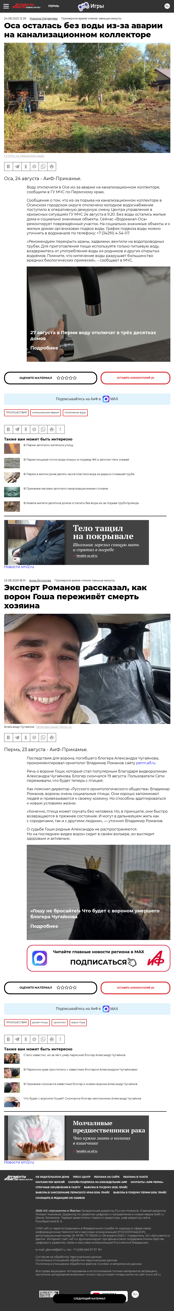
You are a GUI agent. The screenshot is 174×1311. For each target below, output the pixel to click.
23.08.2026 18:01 (15, 580)
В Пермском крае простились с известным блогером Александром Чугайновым (80, 1069)
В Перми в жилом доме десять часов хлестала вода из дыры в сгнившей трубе (79, 474)
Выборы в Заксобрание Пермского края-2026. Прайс (73, 1192)
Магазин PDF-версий (50, 1182)
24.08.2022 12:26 (15, 18)
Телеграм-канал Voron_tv (54, 726)
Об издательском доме (52, 1176)
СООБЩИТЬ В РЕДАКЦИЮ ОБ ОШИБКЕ (60, 1198)
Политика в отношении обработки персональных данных (76, 1260)
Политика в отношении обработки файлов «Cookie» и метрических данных (89, 1264)
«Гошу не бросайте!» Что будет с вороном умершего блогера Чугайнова (95, 913)
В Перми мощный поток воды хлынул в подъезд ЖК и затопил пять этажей (76, 459)
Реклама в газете (135, 1176)
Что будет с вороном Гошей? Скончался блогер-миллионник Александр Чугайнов (82, 1098)
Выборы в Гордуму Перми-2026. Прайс (140, 1192)
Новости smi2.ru (19, 567)
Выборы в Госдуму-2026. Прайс (106, 1187)
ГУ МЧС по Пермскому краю (24, 155)
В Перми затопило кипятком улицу (48, 445)
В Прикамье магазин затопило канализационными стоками (66, 488)
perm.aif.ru (145, 763)
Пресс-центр (81, 1176)
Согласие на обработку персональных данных (69, 1257)
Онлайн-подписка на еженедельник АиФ (97, 1182)
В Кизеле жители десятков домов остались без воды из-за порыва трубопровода (81, 503)
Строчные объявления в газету (58, 1187)
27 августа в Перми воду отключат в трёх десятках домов (93, 335)
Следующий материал (89, 1298)
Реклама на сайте (107, 1176)
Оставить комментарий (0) (135, 377)
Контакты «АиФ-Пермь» (147, 1182)
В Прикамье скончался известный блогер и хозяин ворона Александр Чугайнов (80, 1084)
